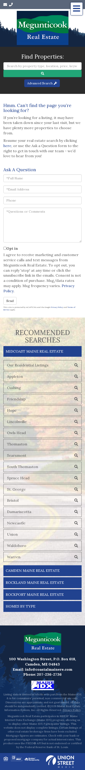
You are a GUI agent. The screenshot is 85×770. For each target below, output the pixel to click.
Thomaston (17, 444)
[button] (42, 73)
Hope (12, 410)
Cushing (14, 387)
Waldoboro (16, 545)
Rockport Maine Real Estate (35, 594)
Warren (13, 557)
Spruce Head (18, 478)
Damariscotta (19, 511)
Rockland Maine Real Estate (35, 582)
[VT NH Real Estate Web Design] (60, 761)
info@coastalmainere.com (48, 669)
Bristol (13, 500)
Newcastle (16, 523)
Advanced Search (40, 83)
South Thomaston (22, 466)
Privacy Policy (57, 307)
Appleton (15, 376)
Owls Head (16, 432)
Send (10, 301)
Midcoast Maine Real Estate (34, 351)
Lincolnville (17, 421)
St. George (16, 489)
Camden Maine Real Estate (33, 570)
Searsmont (16, 455)
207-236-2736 (49, 674)
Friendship (16, 399)
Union (12, 534)
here (7, 145)
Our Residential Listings (28, 365)
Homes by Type (20, 606)
